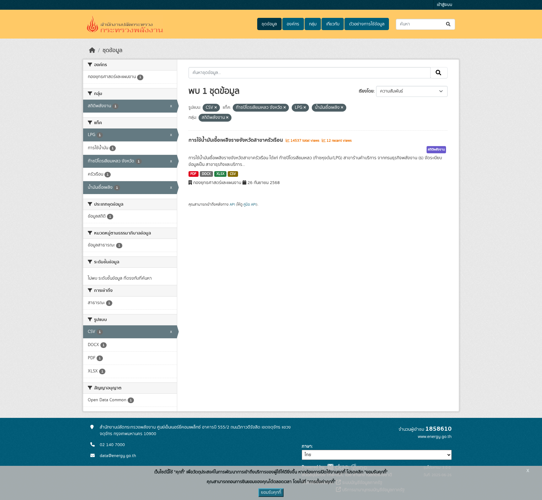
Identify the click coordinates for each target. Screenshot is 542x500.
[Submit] (448, 24)
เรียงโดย (366, 91)
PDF (193, 173)
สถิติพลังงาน (436, 149)
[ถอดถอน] (216, 107)
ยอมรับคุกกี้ (271, 492)
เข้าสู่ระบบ (444, 5)
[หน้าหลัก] (92, 50)
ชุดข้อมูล (269, 24)
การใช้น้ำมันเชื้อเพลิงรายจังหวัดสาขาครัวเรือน (236, 140)
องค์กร (293, 24)
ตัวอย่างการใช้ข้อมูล (367, 24)
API (232, 204)
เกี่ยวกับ (332, 24)
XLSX (220, 173)
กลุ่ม (312, 24)
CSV (233, 173)
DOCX (206, 173)
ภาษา (307, 446)
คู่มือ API (249, 204)
